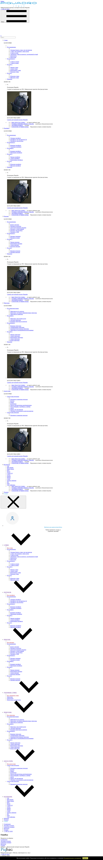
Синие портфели (15, 158)
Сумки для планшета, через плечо (19, 51)
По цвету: (9, 64)
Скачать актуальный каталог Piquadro (17, 119)
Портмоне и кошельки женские (19, 415)
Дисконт (6, 492)
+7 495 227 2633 (5, 9)
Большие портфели (15, 151)
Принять (85, 858)
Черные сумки (14, 67)
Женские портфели (15, 165)
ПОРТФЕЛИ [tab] (7, 592)
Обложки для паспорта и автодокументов (21, 411)
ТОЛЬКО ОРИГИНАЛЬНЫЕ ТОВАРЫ (22, 124)
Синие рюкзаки (14, 245)
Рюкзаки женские (15, 252)
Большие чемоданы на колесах (18, 321)
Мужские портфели (15, 164)
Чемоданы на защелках (16, 314)
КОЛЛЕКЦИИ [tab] (8, 796)
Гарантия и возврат (9, 827)
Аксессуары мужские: (13, 396)
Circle (8, 479)
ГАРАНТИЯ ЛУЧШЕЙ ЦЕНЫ (20, 127)
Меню (2, 21)
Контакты (6, 828)
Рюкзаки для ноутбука (16, 230)
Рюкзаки (6, 216)
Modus (9, 477)
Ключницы (13, 403)
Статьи (6, 493)
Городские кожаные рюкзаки (18, 227)
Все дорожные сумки (13, 695)
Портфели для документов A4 (18, 139)
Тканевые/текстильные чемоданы (19, 328)
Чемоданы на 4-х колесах (17, 311)
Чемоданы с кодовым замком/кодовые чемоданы (23, 312)
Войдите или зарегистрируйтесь (53, 527)
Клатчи (12, 401)
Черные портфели (15, 157)
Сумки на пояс (14, 53)
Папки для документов (16, 409)
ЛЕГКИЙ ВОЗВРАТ (17, 125)
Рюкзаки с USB (14, 232)
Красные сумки (14, 72)
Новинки (9, 79)
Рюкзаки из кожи (15, 237)
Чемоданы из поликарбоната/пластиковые (21, 330)
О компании (7, 824)
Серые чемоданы (15, 339)
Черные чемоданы (15, 334)
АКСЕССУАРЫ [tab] (8, 761)
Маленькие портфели (16, 152)
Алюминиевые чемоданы (17, 327)
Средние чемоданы (15, 320)
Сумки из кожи (14, 63)
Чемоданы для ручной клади (18, 318)
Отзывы (6, 830)
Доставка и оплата (9, 825)
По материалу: (11, 58)
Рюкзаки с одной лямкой (17, 229)
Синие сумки (14, 69)
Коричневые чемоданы (16, 337)
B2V (8, 470)
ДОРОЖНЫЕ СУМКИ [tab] (10, 692)
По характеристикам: (13, 308)
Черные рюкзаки (14, 242)
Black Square (10, 469)
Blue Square (10, 467)
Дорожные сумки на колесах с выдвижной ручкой (24, 54)
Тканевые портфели (15, 147)
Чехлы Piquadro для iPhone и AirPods (20, 406)
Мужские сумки (14, 76)
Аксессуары (7, 391)
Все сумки (10, 548)
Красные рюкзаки (15, 246)
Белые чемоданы (14, 340)
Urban (8, 474)
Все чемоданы (11, 715)
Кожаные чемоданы (15, 326)
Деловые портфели (15, 138)
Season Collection (11, 480)
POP (8, 483)
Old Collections (11, 485)
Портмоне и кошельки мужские (19, 399)
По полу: (9, 73)
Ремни (12, 402)
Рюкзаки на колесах (15, 226)
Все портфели (11, 595)
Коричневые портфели (16, 160)
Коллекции (7, 464)
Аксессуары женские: (13, 412)
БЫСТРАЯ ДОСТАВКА (18, 122)
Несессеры (13, 57)
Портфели (6, 128)
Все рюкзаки (10, 642)
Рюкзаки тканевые (15, 236)
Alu (8, 466)
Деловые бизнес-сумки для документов (21, 50)
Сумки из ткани (14, 61)
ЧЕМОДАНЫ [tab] (8, 712)
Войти (2, 1)
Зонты (12, 408)
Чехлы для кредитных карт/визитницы (21, 405)
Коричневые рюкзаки (16, 243)
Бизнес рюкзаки (14, 224)
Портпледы (13, 56)
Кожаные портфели (15, 145)
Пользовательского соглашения (72, 858)
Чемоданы (6, 303)
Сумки (6, 40)
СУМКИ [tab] (6, 545)
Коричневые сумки (15, 70)
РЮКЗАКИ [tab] (7, 639)
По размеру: (10, 148)
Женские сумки (14, 77)
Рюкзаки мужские (15, 251)
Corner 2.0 (10, 473)
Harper (9, 476)
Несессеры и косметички (14, 700)
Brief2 (8, 472)
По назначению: (11, 47)
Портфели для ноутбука (16, 141)
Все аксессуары (11, 764)
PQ (8, 482)
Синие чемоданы (15, 336)
